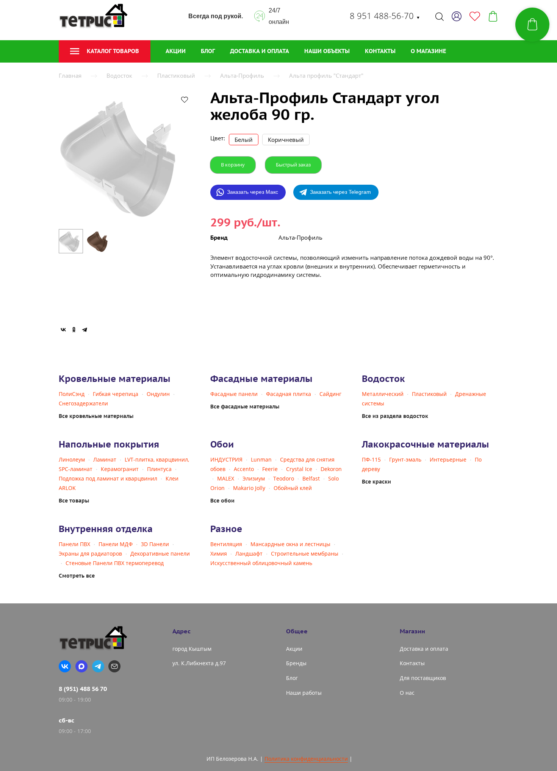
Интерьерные (448, 459)
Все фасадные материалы (244, 406)
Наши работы (304, 692)
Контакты (380, 51)
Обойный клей (293, 487)
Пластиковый (176, 75)
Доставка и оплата (259, 51)
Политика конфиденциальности (306, 758)
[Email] (114, 666)
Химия (218, 553)
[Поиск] (439, 16)
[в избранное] (184, 99)
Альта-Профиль (242, 75)
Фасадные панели (234, 393)
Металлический (383, 393)
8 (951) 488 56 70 (83, 688)
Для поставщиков (423, 677)
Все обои (222, 500)
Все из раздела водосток (395, 416)
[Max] (81, 666)
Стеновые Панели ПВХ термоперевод (115, 563)
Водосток (119, 75)
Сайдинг (330, 393)
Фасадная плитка (288, 393)
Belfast (311, 478)
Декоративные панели (160, 553)
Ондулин (158, 393)
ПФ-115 (371, 459)
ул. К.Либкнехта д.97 (199, 663)
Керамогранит (120, 469)
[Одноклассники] (73, 329)
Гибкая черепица (115, 393)
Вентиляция (226, 544)
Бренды (296, 663)
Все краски (376, 481)
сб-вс (66, 720)
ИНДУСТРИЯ (226, 459)
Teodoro (283, 478)
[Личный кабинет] (456, 16)
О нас (407, 692)
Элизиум (254, 478)
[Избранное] (474, 16)
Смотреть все (77, 575)
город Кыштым (191, 648)
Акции (176, 51)
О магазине (428, 51)
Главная (70, 75)
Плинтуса (159, 469)
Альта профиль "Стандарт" (326, 75)
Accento (244, 469)
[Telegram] (84, 329)
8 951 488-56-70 (385, 15)
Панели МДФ (116, 544)
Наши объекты (327, 51)
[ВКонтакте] (63, 329)
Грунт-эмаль (405, 459)
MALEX (225, 478)
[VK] (65, 666)
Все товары (74, 500)
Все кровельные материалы (96, 416)
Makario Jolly (249, 487)
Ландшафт (249, 553)
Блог (208, 51)
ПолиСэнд (71, 393)
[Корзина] (493, 16)
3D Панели (155, 544)
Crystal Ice (299, 469)
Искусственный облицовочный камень (261, 563)
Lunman (261, 459)
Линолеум (72, 459)
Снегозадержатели (83, 403)
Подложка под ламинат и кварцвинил (108, 478)
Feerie (270, 469)
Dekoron (331, 469)
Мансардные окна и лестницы (290, 544)
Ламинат (104, 459)
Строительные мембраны (304, 553)
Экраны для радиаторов (90, 553)
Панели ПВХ (74, 544)
